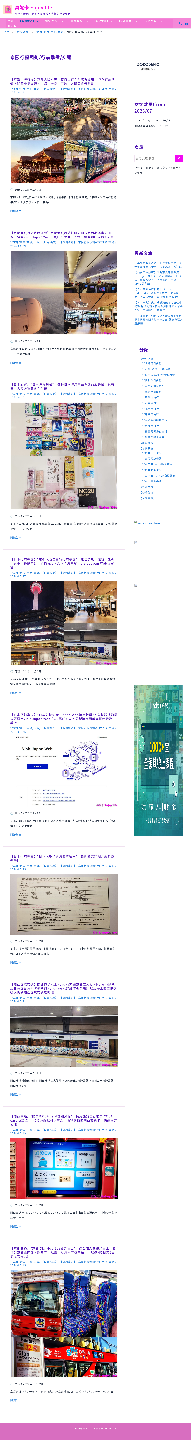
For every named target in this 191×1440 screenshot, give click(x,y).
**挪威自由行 (150, 414)
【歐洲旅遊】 (51, 21)
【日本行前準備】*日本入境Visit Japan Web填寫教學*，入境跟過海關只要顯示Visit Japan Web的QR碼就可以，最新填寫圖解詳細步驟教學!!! (64, 718)
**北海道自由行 (152, 363)
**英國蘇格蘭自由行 (154, 420)
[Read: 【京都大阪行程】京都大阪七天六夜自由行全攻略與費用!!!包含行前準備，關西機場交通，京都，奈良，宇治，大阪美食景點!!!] (64, 140)
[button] (37, 21)
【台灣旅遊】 (150, 21)
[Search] (179, 158)
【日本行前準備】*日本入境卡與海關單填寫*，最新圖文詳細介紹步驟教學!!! (62, 858)
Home (7, 31)
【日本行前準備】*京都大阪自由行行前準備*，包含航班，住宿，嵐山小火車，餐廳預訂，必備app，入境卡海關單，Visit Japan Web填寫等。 (62, 563)
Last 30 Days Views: (148, 120)
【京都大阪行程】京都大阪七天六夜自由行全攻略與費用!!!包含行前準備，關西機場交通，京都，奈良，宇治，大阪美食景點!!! (62, 81)
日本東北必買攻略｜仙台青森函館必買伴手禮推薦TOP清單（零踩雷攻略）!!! (158, 264)
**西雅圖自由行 (152, 380)
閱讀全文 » (17, 211)
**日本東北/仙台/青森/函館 (159, 374)
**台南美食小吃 (152, 481)
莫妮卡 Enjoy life (33, 7)
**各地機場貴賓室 (153, 437)
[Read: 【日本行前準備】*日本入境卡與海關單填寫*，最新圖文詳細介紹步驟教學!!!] (64, 904)
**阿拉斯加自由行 (153, 386)
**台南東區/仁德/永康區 (157, 464)
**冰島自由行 (150, 408)
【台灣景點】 (147, 498)
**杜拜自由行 (150, 425)
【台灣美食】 (147, 487)
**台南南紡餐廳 (152, 458)
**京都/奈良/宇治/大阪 (48, 31)
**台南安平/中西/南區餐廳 (158, 475)
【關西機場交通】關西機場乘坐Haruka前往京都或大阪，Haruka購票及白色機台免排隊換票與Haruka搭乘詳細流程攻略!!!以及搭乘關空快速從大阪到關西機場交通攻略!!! (63, 988)
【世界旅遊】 (22, 31)
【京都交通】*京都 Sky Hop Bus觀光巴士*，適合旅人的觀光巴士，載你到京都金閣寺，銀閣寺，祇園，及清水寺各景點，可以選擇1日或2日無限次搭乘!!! (63, 1252)
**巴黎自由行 (150, 397)
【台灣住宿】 (147, 492)
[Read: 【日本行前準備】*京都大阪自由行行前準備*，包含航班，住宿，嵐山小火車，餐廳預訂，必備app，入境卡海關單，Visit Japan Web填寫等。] (64, 623)
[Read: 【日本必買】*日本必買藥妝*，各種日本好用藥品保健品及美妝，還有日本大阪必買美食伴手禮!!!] (64, 455)
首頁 (11, 21)
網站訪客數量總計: (146, 126)
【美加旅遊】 (76, 21)
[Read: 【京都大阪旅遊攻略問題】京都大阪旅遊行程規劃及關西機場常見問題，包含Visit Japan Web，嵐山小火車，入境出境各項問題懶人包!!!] (64, 292)
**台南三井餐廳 (152, 453)
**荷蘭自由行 (150, 403)
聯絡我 (12, 26)
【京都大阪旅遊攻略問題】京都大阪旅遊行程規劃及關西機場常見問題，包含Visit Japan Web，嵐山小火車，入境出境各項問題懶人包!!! (62, 234)
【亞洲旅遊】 (27, 21)
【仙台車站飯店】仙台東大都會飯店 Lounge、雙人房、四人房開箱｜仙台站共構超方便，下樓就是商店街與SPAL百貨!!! (157, 277)
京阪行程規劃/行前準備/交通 (96, 89)
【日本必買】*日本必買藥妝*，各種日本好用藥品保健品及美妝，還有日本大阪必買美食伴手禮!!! (62, 386)
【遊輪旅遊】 (101, 21)
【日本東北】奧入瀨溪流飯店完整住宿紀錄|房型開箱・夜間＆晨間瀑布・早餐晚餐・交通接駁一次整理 (158, 306)
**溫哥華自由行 (152, 391)
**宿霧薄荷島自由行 (154, 431)
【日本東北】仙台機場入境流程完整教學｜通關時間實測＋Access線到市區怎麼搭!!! (158, 319)
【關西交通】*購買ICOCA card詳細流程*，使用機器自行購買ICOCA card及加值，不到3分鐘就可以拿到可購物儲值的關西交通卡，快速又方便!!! (63, 1120)
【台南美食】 (126, 21)
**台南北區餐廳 (152, 469)
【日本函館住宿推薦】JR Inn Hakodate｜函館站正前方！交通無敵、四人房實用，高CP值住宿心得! (156, 293)
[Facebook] (186, 24)
